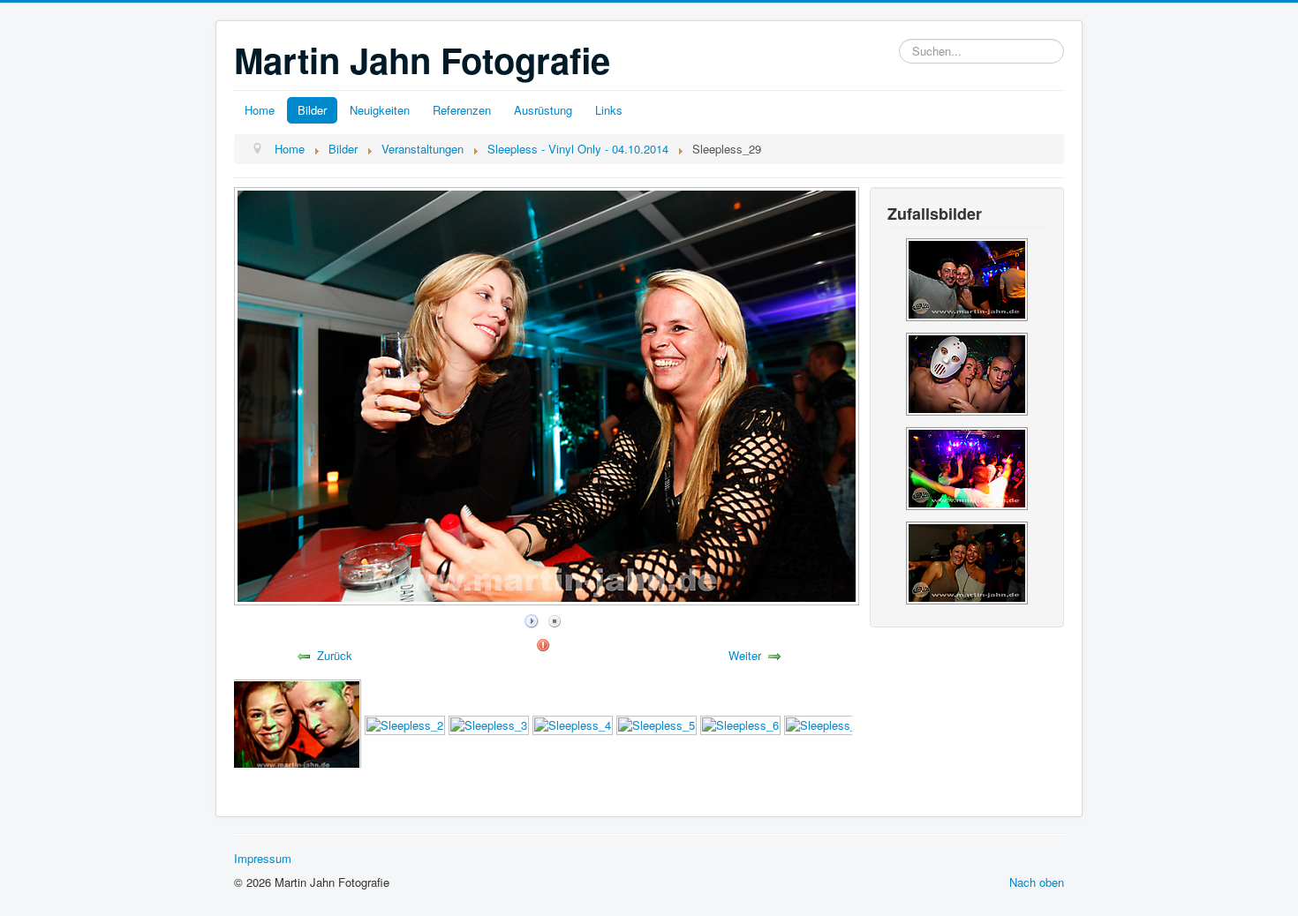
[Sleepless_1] (293, 724)
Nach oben (1036, 882)
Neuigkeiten (380, 109)
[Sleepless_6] (740, 724)
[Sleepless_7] (824, 724)
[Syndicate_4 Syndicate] (967, 372)
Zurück (334, 655)
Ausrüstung (543, 109)
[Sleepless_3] (489, 724)
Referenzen (462, 109)
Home (260, 109)
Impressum (262, 858)
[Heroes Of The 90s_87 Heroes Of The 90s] (967, 466)
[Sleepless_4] (572, 724)
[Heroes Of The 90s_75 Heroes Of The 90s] (967, 277)
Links (609, 109)
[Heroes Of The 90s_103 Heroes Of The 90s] (967, 560)
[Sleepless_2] (405, 724)
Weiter (744, 655)
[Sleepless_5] (656, 724)
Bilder (312, 109)
